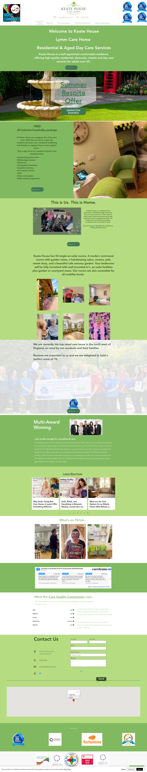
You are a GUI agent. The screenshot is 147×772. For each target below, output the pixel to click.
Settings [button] (123, 769)
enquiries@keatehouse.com (65, 17)
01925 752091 (85, 17)
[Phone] (78, 17)
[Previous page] (62, 512)
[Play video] (57, 221)
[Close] (145, 769)
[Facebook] (40, 673)
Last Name (92, 639)
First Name (73, 639)
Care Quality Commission (67, 597)
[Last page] (87, 512)
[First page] (59, 512)
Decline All (131, 769)
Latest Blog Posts (72, 473)
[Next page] (84, 512)
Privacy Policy (67, 769)
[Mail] (55, 17)
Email (72, 645)
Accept (139, 769)
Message (73, 658)
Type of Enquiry (75, 652)
